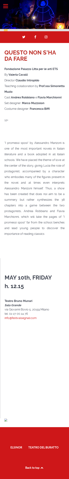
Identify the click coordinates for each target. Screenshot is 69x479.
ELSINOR (16, 447)
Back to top (32, 467)
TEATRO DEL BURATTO (43, 447)
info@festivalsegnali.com (21, 318)
